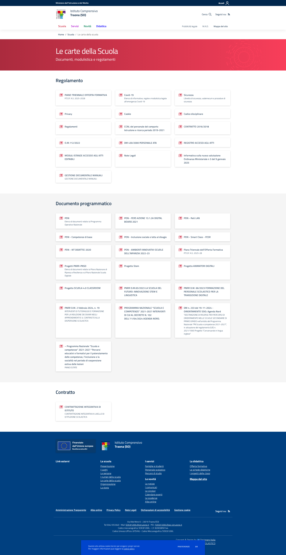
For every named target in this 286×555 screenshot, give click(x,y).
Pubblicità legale (189, 26)
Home (61, 34)
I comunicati (151, 487)
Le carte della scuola (110, 480)
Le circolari (150, 491)
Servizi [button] (75, 26)
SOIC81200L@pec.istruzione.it (168, 524)
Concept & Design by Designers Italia (195, 540)
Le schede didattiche (200, 470)
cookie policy (129, 548)
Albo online (150, 501)
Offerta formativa (198, 466)
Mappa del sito (221, 26)
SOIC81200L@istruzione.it (137, 524)
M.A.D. (205, 26)
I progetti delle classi (200, 473)
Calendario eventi (153, 494)
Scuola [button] (62, 26)
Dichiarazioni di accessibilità (155, 510)
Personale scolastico (155, 470)
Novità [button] (87, 26)
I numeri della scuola (110, 477)
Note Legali (130, 510)
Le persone (105, 473)
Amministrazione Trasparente (71, 510)
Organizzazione (107, 484)
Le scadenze (151, 498)
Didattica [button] (101, 26)
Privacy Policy (114, 510)
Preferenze (184, 547)
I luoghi (104, 470)
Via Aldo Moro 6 (134, 521)
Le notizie (150, 484)
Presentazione (107, 466)
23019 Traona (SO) (151, 521)
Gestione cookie (182, 510)
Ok (196, 547)
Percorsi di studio (153, 473)
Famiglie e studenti (154, 466)
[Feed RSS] (229, 14)
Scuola (70, 34)
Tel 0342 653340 (111, 524)
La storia (104, 487)
